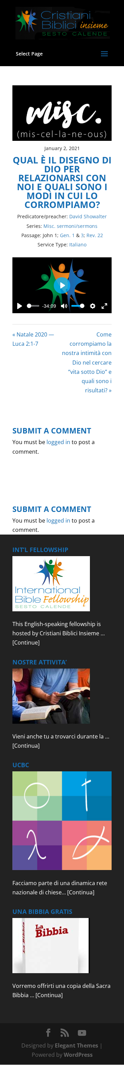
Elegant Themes (76, 1045)
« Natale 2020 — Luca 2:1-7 (33, 339)
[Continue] (26, 642)
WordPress (78, 1054)
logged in (58, 442)
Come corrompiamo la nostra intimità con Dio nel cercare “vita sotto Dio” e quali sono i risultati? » (87, 362)
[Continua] (26, 745)
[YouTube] (82, 1033)
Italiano (77, 244)
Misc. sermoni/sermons (70, 226)
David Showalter (88, 216)
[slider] (33, 306)
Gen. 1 (67, 235)
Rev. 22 (94, 235)
